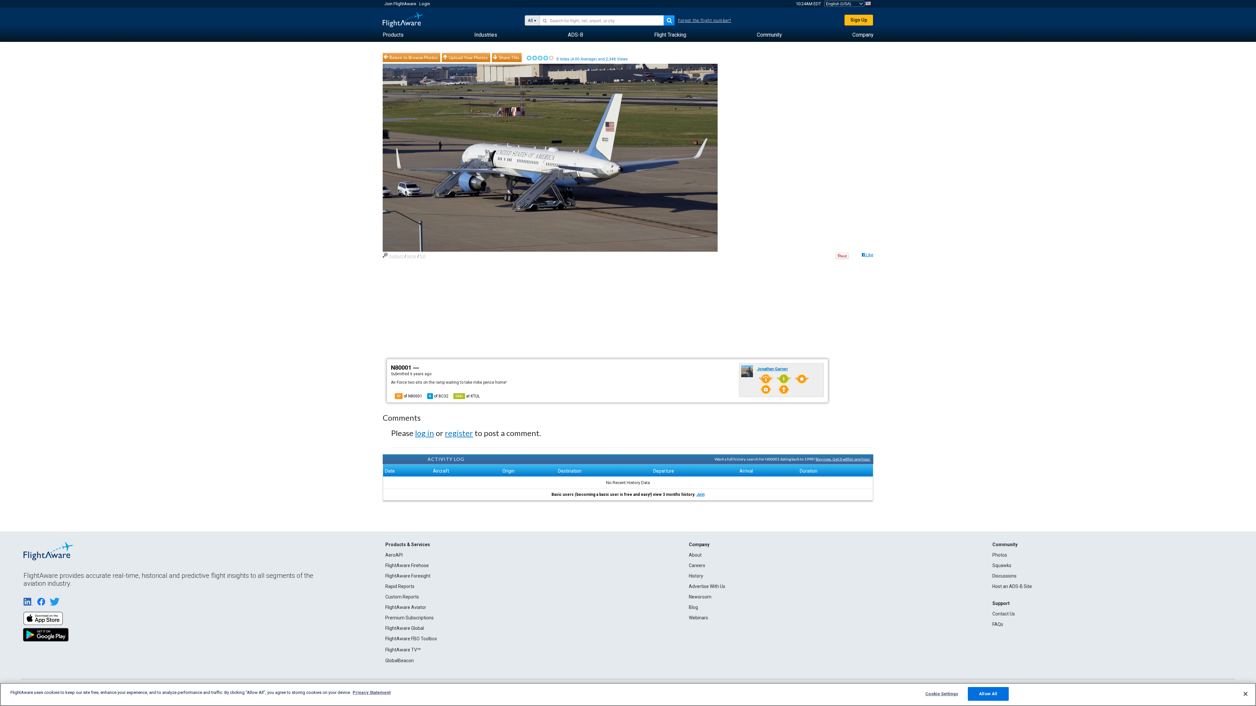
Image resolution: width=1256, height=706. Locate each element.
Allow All (988, 693)
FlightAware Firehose (407, 565)
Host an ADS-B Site (1012, 586)
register (459, 433)
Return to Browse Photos (414, 57)
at (467, 396)
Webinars (698, 617)
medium (396, 256)
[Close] (1245, 694)
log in (424, 433)
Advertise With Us (707, 586)
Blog (693, 607)
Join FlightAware (400, 3)
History (696, 576)
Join (700, 494)
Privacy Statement (372, 692)
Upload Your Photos (468, 57)
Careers (697, 565)
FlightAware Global (404, 628)
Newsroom (700, 596)
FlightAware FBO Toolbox (411, 638)
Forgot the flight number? (704, 20)
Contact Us (1003, 613)
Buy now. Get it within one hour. (843, 459)
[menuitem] (393, 35)
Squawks (1001, 565)
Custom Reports (402, 596)
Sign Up (858, 20)
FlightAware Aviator (405, 607)
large (411, 256)
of (438, 396)
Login (424, 3)
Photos (999, 555)
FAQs (997, 624)
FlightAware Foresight (407, 576)
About (695, 555)
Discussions (1004, 576)
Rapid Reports (399, 586)
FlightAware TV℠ (403, 649)
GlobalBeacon (399, 660)
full (423, 256)
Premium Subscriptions (409, 617)
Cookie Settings (941, 693)
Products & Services (407, 544)
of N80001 (409, 396)
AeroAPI (394, 555)
